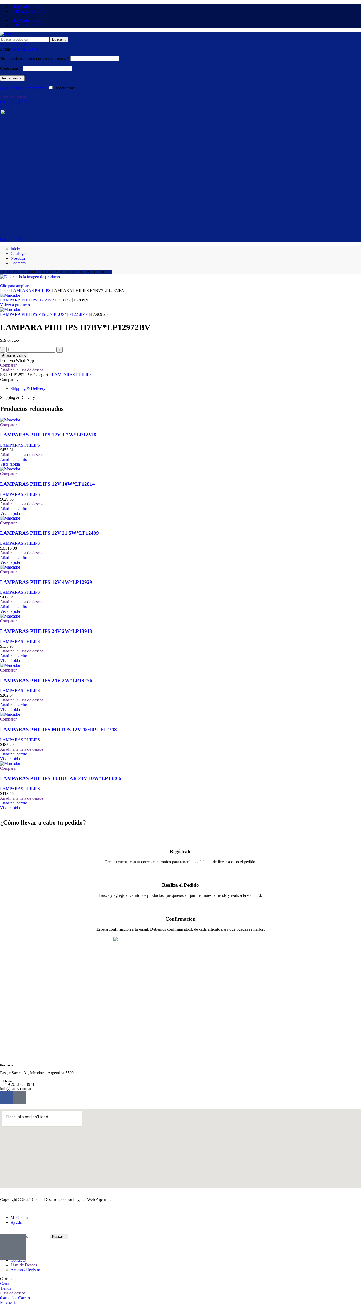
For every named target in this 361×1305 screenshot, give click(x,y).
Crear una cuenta (24, 49)
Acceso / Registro (25, 1269)
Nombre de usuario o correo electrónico (34, 58)
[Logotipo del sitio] (7, 34)
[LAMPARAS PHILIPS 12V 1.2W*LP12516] (10, 420)
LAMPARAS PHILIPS (31, 290)
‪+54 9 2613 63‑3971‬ (17, 1084)
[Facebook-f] (6, 1097)
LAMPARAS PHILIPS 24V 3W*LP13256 (46, 680)
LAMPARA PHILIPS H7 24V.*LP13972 (35, 300)
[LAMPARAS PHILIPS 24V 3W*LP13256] (10, 665)
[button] (13, 459)
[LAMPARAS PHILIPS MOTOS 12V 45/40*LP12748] (10, 714)
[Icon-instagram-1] (19, 1097)
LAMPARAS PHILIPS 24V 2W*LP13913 (46, 631)
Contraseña (11, 68)
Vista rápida (10, 464)
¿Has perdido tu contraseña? (23, 88)
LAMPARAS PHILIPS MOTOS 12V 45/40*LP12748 (58, 729)
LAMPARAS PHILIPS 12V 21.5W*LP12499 (49, 533)
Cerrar (5, 1283)
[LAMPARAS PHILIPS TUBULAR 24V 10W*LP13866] (10, 763)
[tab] (28, 388)
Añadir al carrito (14, 355)
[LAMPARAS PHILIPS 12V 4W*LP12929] (10, 567)
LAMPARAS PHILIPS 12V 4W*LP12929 (46, 582)
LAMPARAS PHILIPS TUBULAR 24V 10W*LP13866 (60, 778)
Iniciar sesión (12, 78)
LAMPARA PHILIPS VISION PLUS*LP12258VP (44, 314)
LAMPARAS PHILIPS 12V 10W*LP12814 (47, 484)
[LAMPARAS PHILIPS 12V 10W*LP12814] (10, 469)
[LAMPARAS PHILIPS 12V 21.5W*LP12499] (10, 518)
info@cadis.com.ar (15, 1088)
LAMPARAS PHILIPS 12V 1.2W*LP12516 (48, 435)
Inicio (5, 290)
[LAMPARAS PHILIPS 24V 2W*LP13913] (10, 616)
